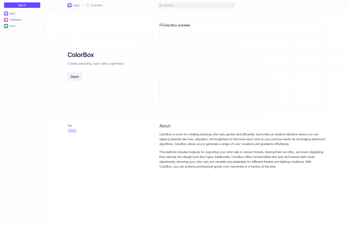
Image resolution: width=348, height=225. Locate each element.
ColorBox (97, 5)
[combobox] (196, 5)
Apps (76, 5)
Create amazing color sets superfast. (95, 63)
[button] (196, 5)
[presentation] (196, 118)
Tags (69, 125)
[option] (22, 13)
